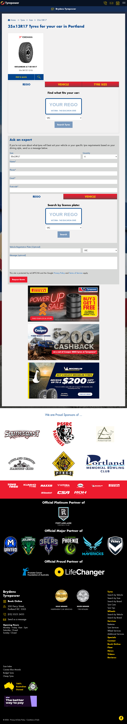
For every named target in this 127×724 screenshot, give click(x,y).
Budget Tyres (8, 673)
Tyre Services (113, 627)
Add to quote (21, 77)
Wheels (111, 611)
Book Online (114, 644)
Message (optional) (18, 255)
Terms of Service (75, 273)
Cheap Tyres (8, 676)
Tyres (110, 591)
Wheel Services (114, 631)
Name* (13, 161)
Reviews (112, 657)
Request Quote (18, 279)
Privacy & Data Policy (17, 720)
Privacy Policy (59, 273)
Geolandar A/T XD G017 (26, 67)
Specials (112, 637)
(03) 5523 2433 (16, 614)
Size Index (7, 666)
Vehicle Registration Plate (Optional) (25, 247)
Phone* (13, 170)
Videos (111, 654)
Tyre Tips (111, 608)
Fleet (110, 647)
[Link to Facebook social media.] (121, 718)
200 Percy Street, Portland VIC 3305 (17, 608)
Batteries (111, 624)
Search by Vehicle (115, 595)
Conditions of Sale (33, 720)
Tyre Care (112, 604)
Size (11, 153)
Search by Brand (115, 601)
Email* (13, 178)
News (110, 650)
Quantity (86, 153)
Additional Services (116, 634)
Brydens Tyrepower (65, 8)
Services (112, 621)
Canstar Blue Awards (12, 669)
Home (13, 20)
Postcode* (14, 186)
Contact (111, 640)
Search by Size (114, 598)
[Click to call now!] (105, 3)
